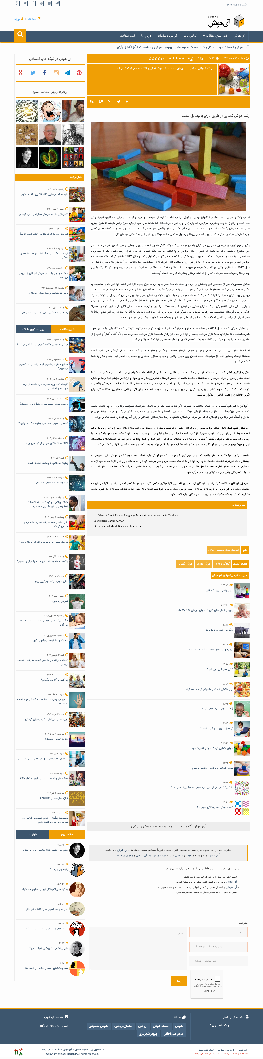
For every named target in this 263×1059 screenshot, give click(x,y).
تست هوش (159, 855)
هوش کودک (203, 564)
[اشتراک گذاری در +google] (109, 102)
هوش (189, 855)
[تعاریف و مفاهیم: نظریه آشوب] (50, 157)
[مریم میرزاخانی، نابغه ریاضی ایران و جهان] (27, 157)
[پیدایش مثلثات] (73, 111)
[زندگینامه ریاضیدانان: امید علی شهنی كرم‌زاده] (50, 134)
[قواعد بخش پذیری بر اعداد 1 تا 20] (27, 111)
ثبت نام (32, 19)
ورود (17, 19)
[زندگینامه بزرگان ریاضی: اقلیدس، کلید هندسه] (73, 134)
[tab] (33, 329)
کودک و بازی (126, 47)
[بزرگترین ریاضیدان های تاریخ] (73, 157)
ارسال (179, 981)
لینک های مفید (206, 1050)
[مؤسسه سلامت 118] (18, 1052)
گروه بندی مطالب (216, 35)
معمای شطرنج (125, 855)
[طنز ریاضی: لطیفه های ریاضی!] (50, 111)
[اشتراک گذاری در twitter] (118, 102)
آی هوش (239, 35)
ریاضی (179, 855)
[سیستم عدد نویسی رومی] (27, 134)
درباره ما (146, 35)
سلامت (57, 1050)
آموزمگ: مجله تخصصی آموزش (223, 550)
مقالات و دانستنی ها (217, 47)
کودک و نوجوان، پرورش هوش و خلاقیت (168, 47)
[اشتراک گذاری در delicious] (101, 102)
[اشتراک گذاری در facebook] (127, 102)
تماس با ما (190, 35)
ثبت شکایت (127, 35)
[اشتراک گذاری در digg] (92, 102)
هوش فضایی (185, 564)
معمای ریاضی (143, 855)
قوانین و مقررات (167, 35)
